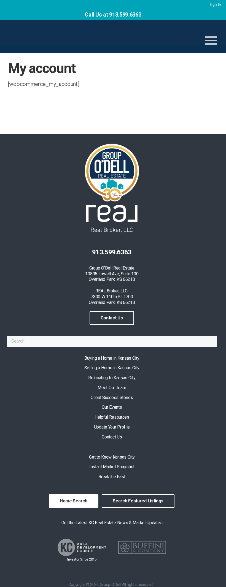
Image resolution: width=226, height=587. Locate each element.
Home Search (73, 500)
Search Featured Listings (138, 500)
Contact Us (112, 318)
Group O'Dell (80, 37)
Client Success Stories (112, 397)
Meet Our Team (112, 387)
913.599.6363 (112, 252)
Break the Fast (111, 476)
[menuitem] (214, 4)
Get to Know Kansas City (111, 457)
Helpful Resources (112, 417)
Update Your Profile (112, 427)
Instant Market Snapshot (111, 466)
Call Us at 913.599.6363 (113, 14)
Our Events (112, 407)
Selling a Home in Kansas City (111, 367)
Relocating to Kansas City (112, 377)
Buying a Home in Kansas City (111, 358)
